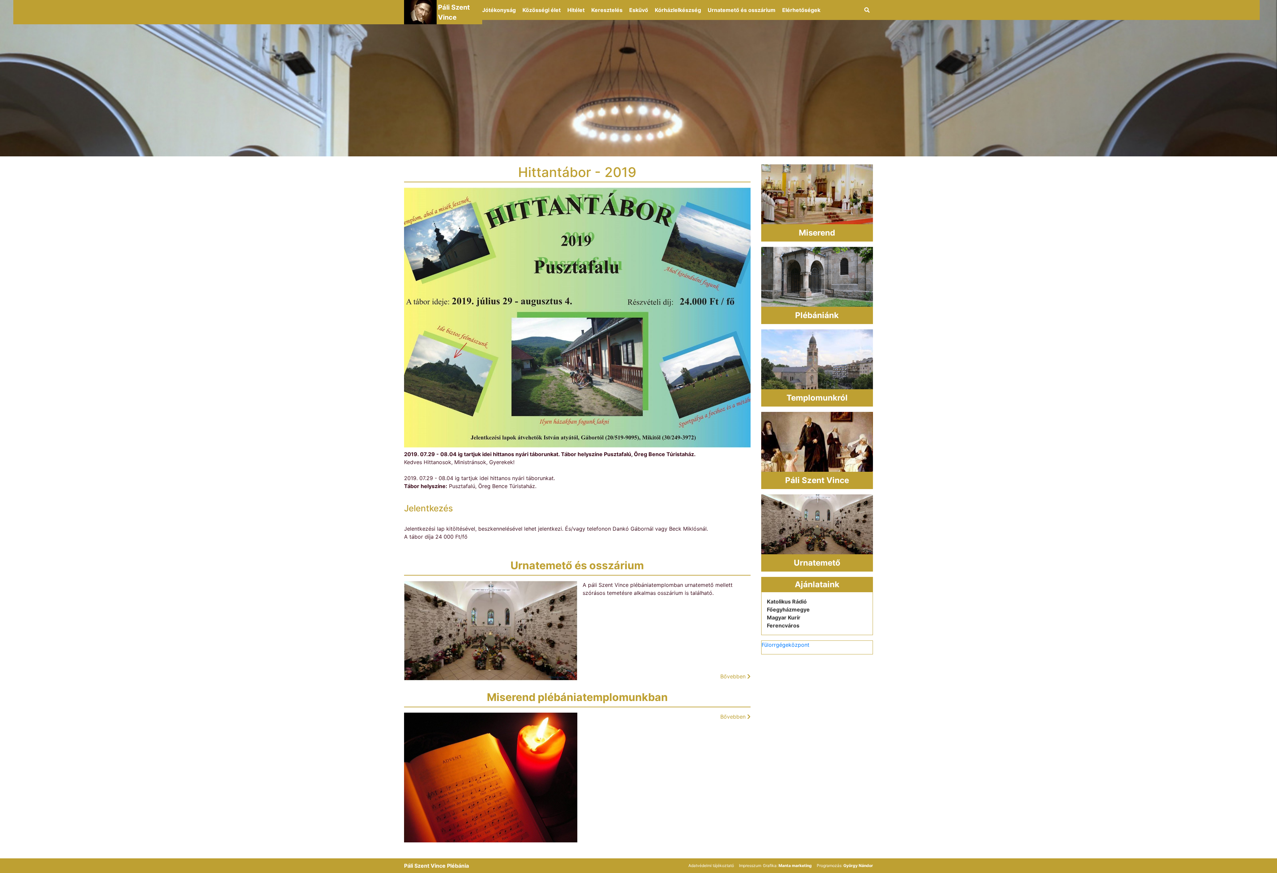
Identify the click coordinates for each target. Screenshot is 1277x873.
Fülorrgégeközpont (785, 644)
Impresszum (750, 865)
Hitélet (576, 10)
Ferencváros (783, 625)
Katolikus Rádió (787, 601)
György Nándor (858, 865)
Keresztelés (607, 10)
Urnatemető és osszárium (742, 10)
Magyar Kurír (783, 617)
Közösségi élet (541, 10)
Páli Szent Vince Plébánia (436, 865)
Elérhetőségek (801, 10)
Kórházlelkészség (678, 10)
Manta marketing (795, 865)
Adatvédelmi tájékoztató (711, 865)
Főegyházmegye (788, 609)
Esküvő (638, 10)
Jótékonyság (499, 10)
